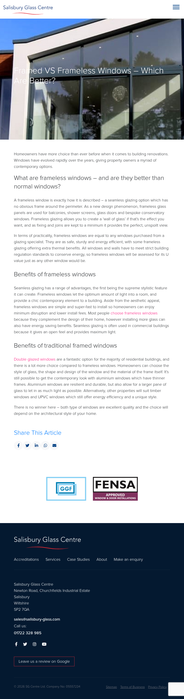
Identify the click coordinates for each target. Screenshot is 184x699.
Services (53, 559)
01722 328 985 (28, 633)
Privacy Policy (157, 687)
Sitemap (111, 687)
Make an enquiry (128, 559)
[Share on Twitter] (27, 445)
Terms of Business (132, 687)
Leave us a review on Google (44, 661)
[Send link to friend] (54, 445)
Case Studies (78, 559)
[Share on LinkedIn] (36, 445)
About (101, 559)
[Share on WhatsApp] (45, 445)
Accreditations (26, 559)
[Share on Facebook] (18, 445)
